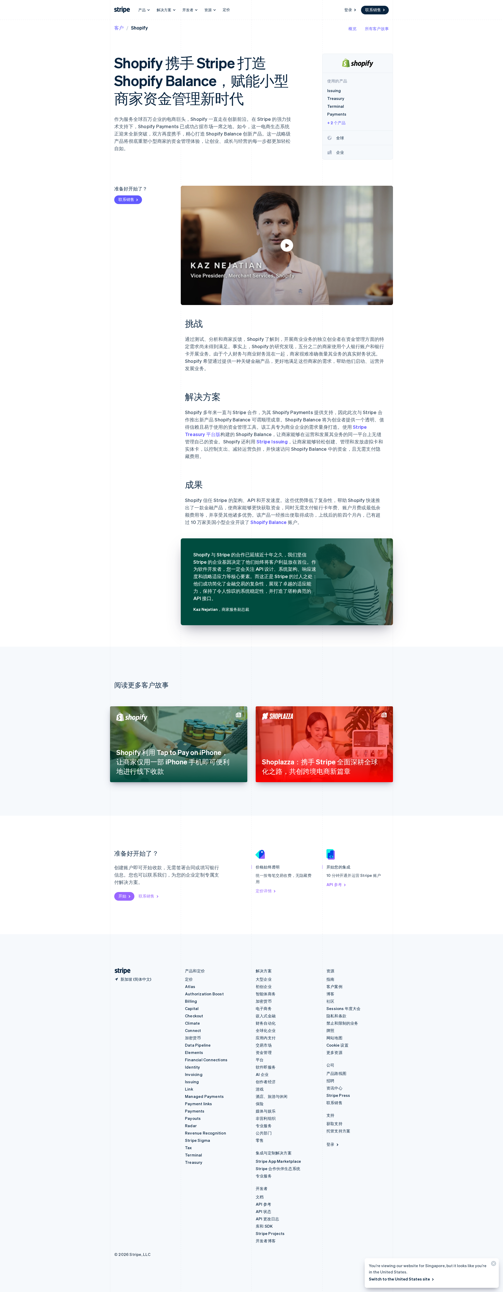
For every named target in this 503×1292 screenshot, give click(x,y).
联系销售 (373, 9)
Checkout (194, 1015)
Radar (191, 1125)
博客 (330, 993)
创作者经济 (266, 1081)
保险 (260, 1103)
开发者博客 (266, 1240)
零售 (260, 1140)
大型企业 (264, 979)
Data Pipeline (198, 1045)
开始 (122, 896)
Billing (191, 1001)
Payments (195, 1111)
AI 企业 (262, 1074)
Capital (192, 1008)
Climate (192, 1023)
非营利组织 (266, 1118)
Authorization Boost (204, 993)
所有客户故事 (377, 28)
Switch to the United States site (399, 1279)
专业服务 (264, 1125)
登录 (348, 9)
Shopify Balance (268, 522)
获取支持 (334, 1123)
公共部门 (264, 1133)
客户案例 (334, 986)
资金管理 (264, 1052)
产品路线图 (336, 1073)
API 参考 (334, 884)
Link (189, 1089)
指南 (330, 979)
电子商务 (264, 1008)
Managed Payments (204, 1096)
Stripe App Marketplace (278, 1161)
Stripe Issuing (272, 441)
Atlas (190, 986)
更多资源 (334, 1052)
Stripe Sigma (197, 1140)
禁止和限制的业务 (342, 1023)
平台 (260, 1059)
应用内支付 (266, 1037)
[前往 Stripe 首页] (120, 971)
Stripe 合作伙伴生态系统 (278, 1168)
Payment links (198, 1103)
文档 (260, 1196)
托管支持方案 (338, 1130)
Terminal (193, 1155)
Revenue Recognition (205, 1133)
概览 (352, 28)
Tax (188, 1147)
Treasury (194, 1162)
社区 (330, 1001)
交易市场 (264, 1045)
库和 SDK (264, 1226)
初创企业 (264, 986)
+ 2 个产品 (336, 122)
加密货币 (193, 1037)
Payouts (193, 1118)
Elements (194, 1052)
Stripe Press (338, 1095)
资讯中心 (334, 1088)
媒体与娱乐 (266, 1111)
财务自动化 (266, 1023)
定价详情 (264, 890)
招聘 (330, 1080)
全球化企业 (266, 1030)
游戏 (260, 1089)
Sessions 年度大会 (343, 1008)
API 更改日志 (267, 1218)
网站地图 (334, 1037)
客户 (119, 28)
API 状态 (263, 1211)
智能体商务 (266, 993)
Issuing (192, 1081)
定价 (226, 9)
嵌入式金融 (266, 1015)
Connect (193, 1030)
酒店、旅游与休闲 (272, 1096)
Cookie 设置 (337, 1045)
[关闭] (493, 1264)
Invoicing (194, 1074)
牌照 (330, 1030)
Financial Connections (206, 1059)
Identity (192, 1067)
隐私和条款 (336, 1015)
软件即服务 (266, 1067)
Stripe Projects (270, 1233)
